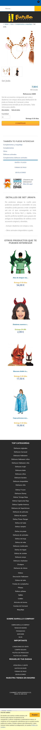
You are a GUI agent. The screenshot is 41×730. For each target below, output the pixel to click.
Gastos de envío (20, 668)
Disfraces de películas (20, 512)
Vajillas (20, 595)
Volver (6, 24)
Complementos (8, 148)
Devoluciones (20, 172)
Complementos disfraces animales (15, 158)
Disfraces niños (20, 474)
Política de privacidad (20, 652)
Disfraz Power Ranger (20, 519)
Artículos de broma (20, 602)
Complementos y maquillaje (23, 24)
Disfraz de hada (20, 523)
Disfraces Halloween (20, 455)
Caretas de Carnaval (20, 606)
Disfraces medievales (20, 546)
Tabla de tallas (15, 110)
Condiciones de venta (20, 646)
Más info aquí (27, 184)
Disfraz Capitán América (20, 504)
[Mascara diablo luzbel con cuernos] (20, 354)
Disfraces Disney (20, 493)
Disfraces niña (20, 485)
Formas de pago (20, 167)
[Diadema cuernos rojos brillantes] (20, 307)
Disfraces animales (9, 154)
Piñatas (20, 587)
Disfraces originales (20, 448)
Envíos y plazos (20, 162)
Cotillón (20, 598)
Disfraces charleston (20, 561)
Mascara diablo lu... (20, 371)
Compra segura (20, 649)
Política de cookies (20, 655)
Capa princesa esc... (20, 418)
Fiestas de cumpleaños (20, 584)
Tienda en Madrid (20, 628)
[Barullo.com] (20, 18)
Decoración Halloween (20, 576)
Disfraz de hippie (20, 550)
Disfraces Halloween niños (20, 459)
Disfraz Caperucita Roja (20, 501)
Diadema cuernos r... (20, 324)
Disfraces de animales (20, 535)
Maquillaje (20, 610)
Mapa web (20, 634)
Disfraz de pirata (20, 531)
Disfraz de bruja (20, 539)
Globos (20, 573)
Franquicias (20, 631)
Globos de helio (20, 580)
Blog (20, 637)
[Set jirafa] (6, 71)
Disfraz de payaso (20, 515)
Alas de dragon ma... (20, 278)
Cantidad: (5, 114)
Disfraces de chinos (20, 568)
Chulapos (20, 564)
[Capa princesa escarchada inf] (20, 401)
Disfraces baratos (20, 478)
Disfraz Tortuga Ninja (20, 497)
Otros (5, 151)
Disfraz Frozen (20, 490)
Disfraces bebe (20, 470)
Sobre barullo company (20, 625)
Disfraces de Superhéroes (20, 508)
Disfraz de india (20, 542)
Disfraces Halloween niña (20, 463)
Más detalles (5, 110)
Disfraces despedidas (20, 481)
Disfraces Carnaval (20, 452)
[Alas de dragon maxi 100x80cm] (20, 261)
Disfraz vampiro (20, 526)
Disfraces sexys (20, 557)
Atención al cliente (20, 665)
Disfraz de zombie (20, 553)
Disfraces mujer (20, 466)
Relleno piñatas (20, 591)
